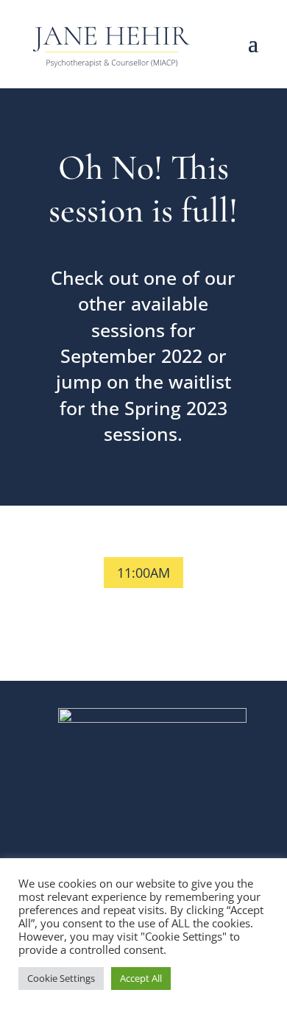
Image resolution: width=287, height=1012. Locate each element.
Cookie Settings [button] (61, 978)
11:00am (143, 572)
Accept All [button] (141, 978)
